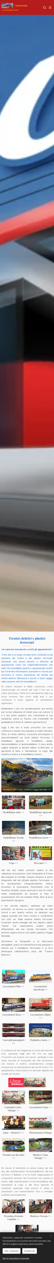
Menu (50, 7)
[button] (44, 7)
